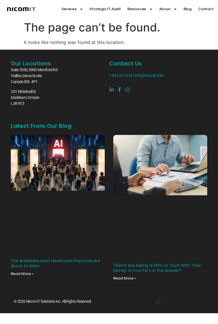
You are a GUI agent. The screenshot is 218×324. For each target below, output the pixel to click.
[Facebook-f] (119, 89)
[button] (158, 301)
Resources (136, 9)
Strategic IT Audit (105, 9)
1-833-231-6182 (121, 75)
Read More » (22, 273)
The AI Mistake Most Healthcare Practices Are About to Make (55, 263)
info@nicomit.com (149, 75)
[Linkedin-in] (111, 89)
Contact (206, 9)
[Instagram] (127, 89)
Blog (188, 9)
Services (69, 9)
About (165, 9)
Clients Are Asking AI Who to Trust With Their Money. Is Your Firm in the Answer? (157, 267)
